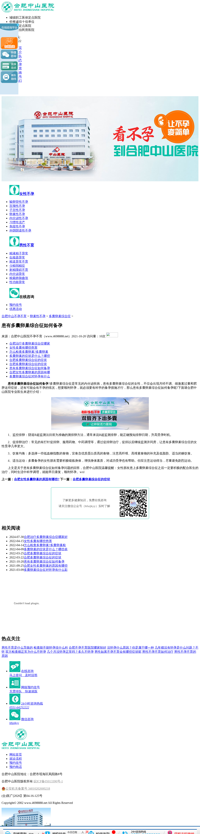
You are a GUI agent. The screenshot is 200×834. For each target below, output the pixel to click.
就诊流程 (15, 758)
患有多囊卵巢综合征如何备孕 (29, 368)
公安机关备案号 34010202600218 (27, 788)
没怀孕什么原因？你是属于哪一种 (130, 647)
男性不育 (26, 245)
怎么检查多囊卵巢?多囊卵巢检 (45, 545)
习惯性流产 (17, 222)
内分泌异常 (17, 274)
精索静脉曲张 (18, 278)
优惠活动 (15, 309)
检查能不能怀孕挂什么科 (51, 647)
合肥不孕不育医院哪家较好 (87, 647)
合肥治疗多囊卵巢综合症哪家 (29, 343)
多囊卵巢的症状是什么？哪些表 (46, 549)
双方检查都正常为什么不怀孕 (25, 651)
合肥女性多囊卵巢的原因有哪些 (46, 565)
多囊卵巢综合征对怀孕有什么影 (46, 569)
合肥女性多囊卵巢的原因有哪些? (36, 479)
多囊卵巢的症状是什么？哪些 (29, 355)
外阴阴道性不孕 (20, 230)
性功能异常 (17, 282)
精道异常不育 (18, 261)
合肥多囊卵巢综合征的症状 (28, 360)
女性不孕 (26, 194)
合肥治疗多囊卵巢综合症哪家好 (46, 537)
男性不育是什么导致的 (17, 647)
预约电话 (15, 766)
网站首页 (15, 754)
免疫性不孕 (17, 226)
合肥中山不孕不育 (14, 316)
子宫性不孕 (17, 210)
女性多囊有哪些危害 (23, 347)
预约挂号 (15, 304)
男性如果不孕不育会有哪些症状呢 (118, 651)
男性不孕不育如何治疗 (157, 651)
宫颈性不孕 (17, 205)
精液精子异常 (18, 253)
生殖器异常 (17, 257)
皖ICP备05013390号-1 (48, 781)
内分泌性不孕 (18, 218)
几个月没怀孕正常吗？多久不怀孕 (70, 651)
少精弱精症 (17, 265)
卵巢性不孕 (17, 214)
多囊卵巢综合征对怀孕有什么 (29, 376)
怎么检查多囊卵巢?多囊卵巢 (28, 351)
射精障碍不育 (18, 269)
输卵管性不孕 (18, 201)
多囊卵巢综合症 (60, 316)
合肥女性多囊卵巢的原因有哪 (29, 372)
